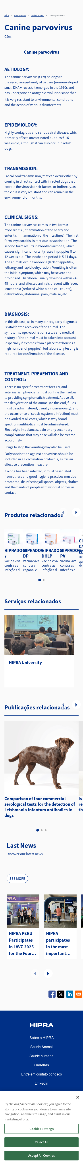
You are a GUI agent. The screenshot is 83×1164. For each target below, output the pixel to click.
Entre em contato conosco (41, 1074)
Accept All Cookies (41, 1155)
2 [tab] (43, 580)
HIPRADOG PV (70, 553)
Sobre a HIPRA (41, 1037)
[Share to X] (60, 994)
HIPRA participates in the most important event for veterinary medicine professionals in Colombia (59, 943)
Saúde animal (20, 15)
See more (17, 878)
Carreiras (41, 1064)
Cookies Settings (41, 1129)
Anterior (63, 512)
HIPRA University (25, 662)
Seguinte (76, 512)
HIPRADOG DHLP (52, 553)
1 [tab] (39, 580)
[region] (41, 1127)
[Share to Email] (78, 994)
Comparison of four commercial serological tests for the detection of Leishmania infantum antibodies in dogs (39, 807)
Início (6, 15)
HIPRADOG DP (33, 553)
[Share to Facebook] (52, 994)
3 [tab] (45, 830)
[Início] (41, 1025)
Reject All (41, 1142)
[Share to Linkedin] (69, 994)
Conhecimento (37, 15)
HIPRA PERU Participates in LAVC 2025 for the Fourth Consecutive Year (22, 943)
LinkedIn (41, 1083)
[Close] (78, 1097)
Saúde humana (41, 1055)
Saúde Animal (41, 1046)
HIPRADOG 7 (14, 553)
